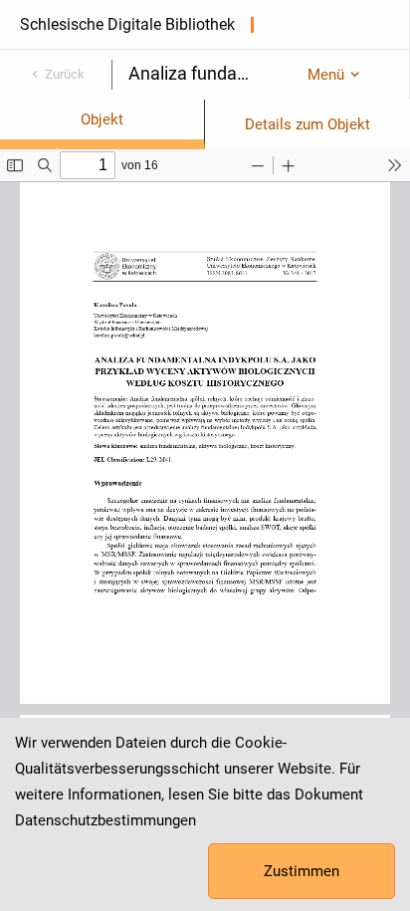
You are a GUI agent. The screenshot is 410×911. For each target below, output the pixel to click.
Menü (326, 75)
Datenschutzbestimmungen (105, 820)
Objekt (102, 119)
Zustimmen (301, 871)
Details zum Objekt (307, 124)
